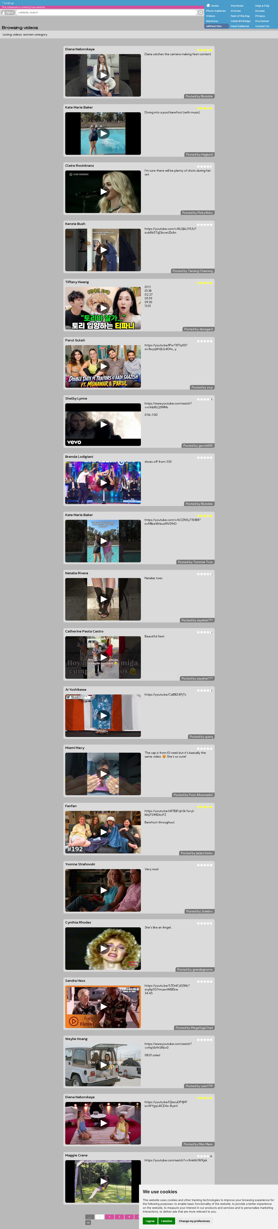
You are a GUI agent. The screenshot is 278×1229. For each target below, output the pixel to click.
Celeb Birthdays (241, 21)
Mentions (212, 21)
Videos (210, 16)
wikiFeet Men (214, 26)
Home (215, 6)
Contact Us (262, 26)
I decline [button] (166, 1221)
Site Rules (237, 6)
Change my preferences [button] (194, 1221)
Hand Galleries (240, 26)
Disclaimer (262, 21)
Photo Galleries (216, 11)
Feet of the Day (240, 16)
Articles (236, 11)
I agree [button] (150, 1221)
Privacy (260, 16)
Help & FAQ (262, 6)
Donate (260, 11)
